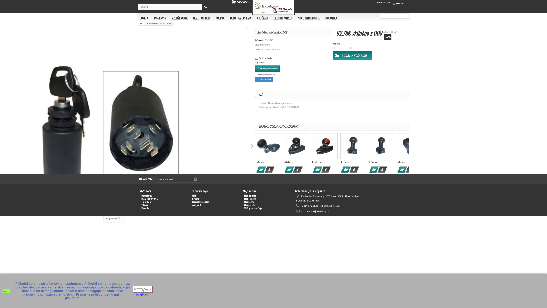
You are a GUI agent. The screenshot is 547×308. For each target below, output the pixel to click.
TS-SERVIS (160, 18)
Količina (336, 44)
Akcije (194, 195)
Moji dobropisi (250, 198)
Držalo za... (261, 162)
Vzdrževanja (180, 18)
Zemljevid (196, 205)
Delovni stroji (283, 18)
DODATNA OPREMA (240, 18)
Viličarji (262, 18)
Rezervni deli (201, 18)
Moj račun (250, 191)
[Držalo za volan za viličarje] (268, 146)
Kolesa (220, 18)
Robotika (331, 18)
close (6, 291)
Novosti (195, 198)
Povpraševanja (383, 2)
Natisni (262, 62)
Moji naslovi (249, 202)
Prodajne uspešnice (200, 202)
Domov (144, 18)
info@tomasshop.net (320, 211)
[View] (270, 169)
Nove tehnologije (309, 18)
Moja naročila (250, 195)
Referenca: (259, 40)
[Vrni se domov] (141, 23)
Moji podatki (249, 205)
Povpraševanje (264, 79)
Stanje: (258, 45)
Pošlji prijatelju (266, 58)
